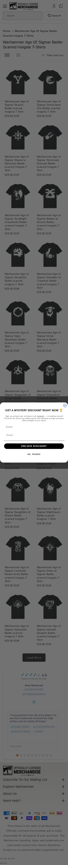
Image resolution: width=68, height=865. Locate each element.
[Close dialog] (65, 405)
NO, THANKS (34, 454)
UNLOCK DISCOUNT (34, 446)
